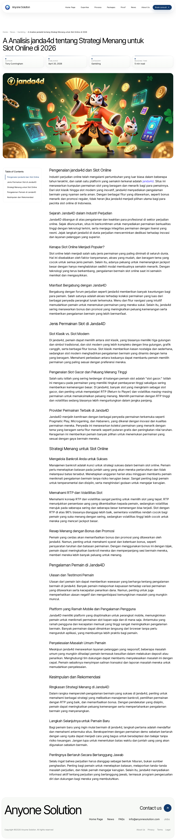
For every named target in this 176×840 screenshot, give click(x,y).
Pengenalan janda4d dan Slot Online (23, 177)
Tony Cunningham (14, 63)
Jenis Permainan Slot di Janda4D (21, 182)
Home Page (96, 819)
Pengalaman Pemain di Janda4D (21, 192)
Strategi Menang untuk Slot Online (22, 187)
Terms (160, 829)
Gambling (21, 32)
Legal (167, 829)
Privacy (151, 829)
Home (5, 32)
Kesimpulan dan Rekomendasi (20, 197)
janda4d (148, 181)
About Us (141, 829)
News (12, 32)
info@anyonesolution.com (144, 819)
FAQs (122, 819)
